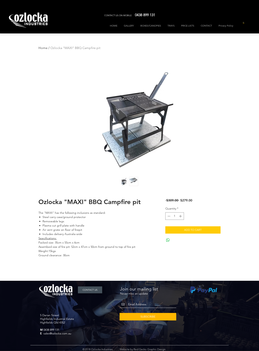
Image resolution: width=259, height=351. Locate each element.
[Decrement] (168, 216)
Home (43, 48)
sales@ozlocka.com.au (57, 333)
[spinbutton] (174, 216)
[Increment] (180, 216)
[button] (244, 23)
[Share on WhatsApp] (168, 240)
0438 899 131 (51, 330)
